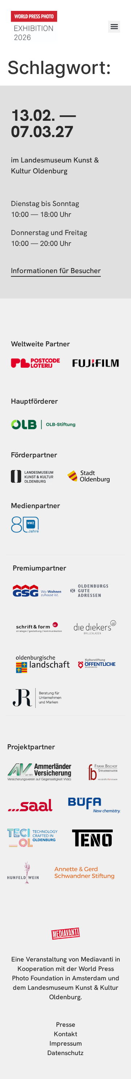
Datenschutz (65, 1053)
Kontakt (65, 1034)
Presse (65, 1024)
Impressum (65, 1043)
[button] (114, 27)
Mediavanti (97, 959)
